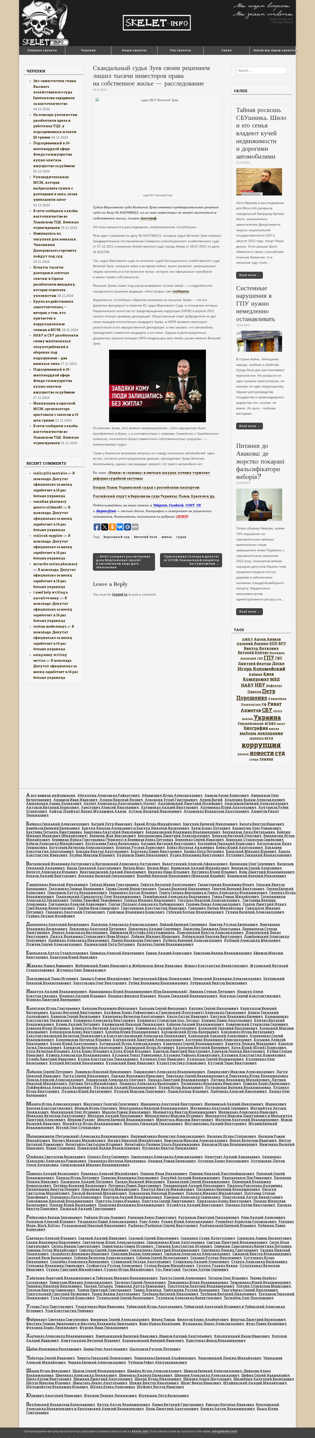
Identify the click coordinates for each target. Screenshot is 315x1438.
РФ (264, 704)
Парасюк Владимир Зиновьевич (130, 1177)
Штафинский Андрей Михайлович (255, 1383)
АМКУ (247, 639)
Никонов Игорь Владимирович (229, 1144)
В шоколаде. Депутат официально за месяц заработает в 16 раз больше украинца (54, 484)
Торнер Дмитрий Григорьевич (104, 1290)
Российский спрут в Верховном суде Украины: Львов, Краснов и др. (154, 496)
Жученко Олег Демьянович (81, 970)
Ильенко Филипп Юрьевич (132, 996)
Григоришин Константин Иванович (153, 908)
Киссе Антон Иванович (187, 1016)
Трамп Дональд (147, 1290)
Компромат (256, 679)
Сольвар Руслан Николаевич (216, 1257)
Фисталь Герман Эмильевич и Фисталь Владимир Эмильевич (81, 1323)
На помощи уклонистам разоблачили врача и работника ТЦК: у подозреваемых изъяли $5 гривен (55, 126)
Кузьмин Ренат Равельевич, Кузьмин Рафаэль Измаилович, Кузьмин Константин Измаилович (199, 1055)
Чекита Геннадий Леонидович (104, 1358)
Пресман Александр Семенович (192, 1197)
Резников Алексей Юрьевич (51, 1221)
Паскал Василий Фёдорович (140, 1181)
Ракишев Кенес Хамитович (152, 1217)
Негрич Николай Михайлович (134, 1140)
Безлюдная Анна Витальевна (248, 832)
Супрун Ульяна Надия (217, 1265)
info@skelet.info (224, 1431)
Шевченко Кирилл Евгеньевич (145, 1375)
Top (304, 1427)
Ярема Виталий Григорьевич (178, 1404)
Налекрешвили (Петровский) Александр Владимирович (77, 1136)
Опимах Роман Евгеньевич (172, 1161)
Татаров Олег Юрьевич (228, 1278)
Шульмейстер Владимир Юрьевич (57, 1387)
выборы (248, 733)
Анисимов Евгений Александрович (256, 803)
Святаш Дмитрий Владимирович (236, 1242)
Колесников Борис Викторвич (76, 1032)
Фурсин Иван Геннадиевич (103, 1327)
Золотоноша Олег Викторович (100, 983)
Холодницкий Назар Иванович (242, 1336)
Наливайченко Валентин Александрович (168, 1136)
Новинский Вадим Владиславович (108, 1148)
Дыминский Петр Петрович (109, 944)
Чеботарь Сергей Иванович (50, 1358)
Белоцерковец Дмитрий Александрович (174, 835)
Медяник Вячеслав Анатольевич (56, 1115)
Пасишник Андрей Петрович (86, 1181)
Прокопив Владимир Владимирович (131, 1205)
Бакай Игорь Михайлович (157, 824)
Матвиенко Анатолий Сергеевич (219, 1108)
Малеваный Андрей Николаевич (233, 1104)
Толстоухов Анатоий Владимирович (200, 1286)
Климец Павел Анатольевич (226, 1020)
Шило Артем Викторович (48, 1379)
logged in (120, 594)
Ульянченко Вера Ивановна (99, 1306)
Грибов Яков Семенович (98, 908)
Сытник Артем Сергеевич (205, 1269)
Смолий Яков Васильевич (49, 1257)
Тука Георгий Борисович (73, 1298)
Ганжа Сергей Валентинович (131, 888)
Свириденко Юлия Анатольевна (175, 1242)
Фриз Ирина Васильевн (160, 1323)
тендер (266, 758)
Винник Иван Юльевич (169, 872)
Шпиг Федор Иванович (201, 1383)
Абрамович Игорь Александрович (172, 795)
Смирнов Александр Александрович (197, 1254)
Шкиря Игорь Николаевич (157, 1379)
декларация (270, 733)
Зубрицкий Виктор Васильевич (218, 983)
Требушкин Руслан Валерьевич (191, 1290)
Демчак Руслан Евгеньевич (233, 924)
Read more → (249, 275)
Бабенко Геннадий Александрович (57, 824)
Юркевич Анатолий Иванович (54, 1395)
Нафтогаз (274, 685)
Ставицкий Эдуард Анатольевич (141, 1261)
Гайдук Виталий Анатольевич (168, 884)
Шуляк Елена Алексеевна (112, 1387)
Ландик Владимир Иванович (137, 1076)
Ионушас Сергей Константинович (250, 996)
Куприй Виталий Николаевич (76, 1063)
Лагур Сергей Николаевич (86, 1076)
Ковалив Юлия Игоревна (48, 1028)
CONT (189, 505)
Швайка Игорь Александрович (154, 1371)
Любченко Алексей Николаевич (238, 1091)
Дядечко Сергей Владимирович (165, 944)
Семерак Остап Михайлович (51, 1250)
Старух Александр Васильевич (259, 1261)
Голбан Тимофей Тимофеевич (96, 900)
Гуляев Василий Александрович (255, 912)
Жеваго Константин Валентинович (216, 965)
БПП (273, 643)
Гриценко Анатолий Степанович (75, 912)
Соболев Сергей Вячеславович (162, 1257)
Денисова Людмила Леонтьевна (211, 929)
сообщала (180, 291)
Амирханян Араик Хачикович (54, 803)
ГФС (278, 658)
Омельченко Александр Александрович (167, 1157)
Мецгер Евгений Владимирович (125, 1119)
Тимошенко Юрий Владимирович (260, 1282)
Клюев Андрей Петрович (78, 1024)
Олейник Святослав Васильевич (55, 1157)
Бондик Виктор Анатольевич (102, 851)
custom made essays (49, 626)
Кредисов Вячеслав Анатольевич (93, 1047)
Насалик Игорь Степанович (231, 1136)
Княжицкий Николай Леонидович (133, 1024)
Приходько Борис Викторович (224, 1201)
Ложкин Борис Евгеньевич (266, 1083)
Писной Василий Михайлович (99, 1193)
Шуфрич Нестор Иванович (160, 1387)
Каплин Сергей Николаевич (213, 1008)
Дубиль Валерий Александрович (192, 940)
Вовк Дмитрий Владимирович (266, 872)
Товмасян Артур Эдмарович (140, 1286)
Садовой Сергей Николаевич (153, 1238)
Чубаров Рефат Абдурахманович (157, 1362)
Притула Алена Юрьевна (117, 1201)
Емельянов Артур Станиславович (57, 953)
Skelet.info (140, 1431)
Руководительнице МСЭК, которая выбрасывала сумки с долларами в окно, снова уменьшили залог (55, 188)
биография (256, 728)
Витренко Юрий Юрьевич (214, 872)
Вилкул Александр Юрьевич (52, 872)
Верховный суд (116, 537)
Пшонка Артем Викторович (250, 1205)
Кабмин (255, 674)
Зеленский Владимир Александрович (227, 978)
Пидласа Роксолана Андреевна (254, 1185)
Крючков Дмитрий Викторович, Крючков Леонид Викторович (209, 1051)
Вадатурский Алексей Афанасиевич (195, 864)
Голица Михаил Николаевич (150, 900)
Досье (278, 663)
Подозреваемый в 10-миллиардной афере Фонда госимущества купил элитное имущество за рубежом (54, 154)
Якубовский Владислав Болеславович (60, 1404)
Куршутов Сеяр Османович (181, 1063)
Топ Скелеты (180, 50)
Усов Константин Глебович (69, 1310)
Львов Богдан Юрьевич (187, 1091)
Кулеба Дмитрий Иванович (51, 1059)
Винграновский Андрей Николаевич (113, 872)
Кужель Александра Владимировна (78, 1055)
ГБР (260, 658)
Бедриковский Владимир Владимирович (183, 832)
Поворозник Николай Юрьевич (156, 1193)
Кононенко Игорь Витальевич (247, 1032)
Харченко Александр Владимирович (60, 1336)
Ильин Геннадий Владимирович (187, 996)
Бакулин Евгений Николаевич (210, 824)
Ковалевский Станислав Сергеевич (257, 1024)
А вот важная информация (50, 795)
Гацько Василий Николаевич (184, 888)
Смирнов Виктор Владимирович (261, 1254)
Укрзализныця (251, 723)
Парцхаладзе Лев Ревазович (247, 1177)
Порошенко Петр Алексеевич (75, 1197)
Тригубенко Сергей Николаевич (249, 1290)
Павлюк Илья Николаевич (163, 1173)
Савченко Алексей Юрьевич (51, 1238)
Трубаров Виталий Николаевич (170, 1294)
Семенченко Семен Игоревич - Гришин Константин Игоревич (157, 1246)
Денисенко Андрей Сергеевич (154, 929)
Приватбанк (277, 698)
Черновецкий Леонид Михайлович (229, 1358)
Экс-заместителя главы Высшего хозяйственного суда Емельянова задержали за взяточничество (54, 92)
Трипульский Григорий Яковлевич (58, 1294)
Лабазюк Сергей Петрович (49, 1071)
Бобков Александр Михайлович (54, 843)
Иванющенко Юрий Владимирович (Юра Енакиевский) (138, 991)
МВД (275, 679)
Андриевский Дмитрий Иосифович (190, 803)
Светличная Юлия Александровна (113, 1242)
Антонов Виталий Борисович (52, 807)
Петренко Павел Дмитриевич (134, 1185)
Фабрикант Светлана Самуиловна (57, 1319)
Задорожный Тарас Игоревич (52, 978)
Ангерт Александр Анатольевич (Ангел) (119, 803)
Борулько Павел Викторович (156, 851)
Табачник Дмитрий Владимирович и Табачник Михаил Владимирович (92, 1278)
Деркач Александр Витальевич (80, 932)
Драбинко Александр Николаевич (78, 940)
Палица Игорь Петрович (77, 1177)
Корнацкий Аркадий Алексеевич (218, 1035)
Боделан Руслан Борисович (140, 847)
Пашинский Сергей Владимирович (198, 1181)
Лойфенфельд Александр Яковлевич (59, 1087)
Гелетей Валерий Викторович (238, 888)
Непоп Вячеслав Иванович (253, 1140)
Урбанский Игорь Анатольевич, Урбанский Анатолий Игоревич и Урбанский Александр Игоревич (155, 1308)
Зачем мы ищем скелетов (274, 50)
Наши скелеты (134, 50)
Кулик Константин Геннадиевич (108, 1059)
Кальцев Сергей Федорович (163, 1008)
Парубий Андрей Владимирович (190, 1177)
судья (181, 537)
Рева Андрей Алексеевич (263, 1217)
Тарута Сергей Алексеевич (182, 1278)
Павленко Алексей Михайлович (109, 1173)
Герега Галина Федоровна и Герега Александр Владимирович (213, 892)
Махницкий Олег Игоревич (75, 1112)
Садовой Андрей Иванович (102, 1238)
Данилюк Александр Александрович (124, 924)
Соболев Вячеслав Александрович (104, 1257)
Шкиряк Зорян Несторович (207, 1379)
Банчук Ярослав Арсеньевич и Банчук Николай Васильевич (135, 828)
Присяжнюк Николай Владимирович (59, 1201)
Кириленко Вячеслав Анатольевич (133, 1016)
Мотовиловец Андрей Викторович (215, 1123)
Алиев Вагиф (211, 799)
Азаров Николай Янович (121, 799)
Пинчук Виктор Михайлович (167, 1189)
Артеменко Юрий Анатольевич (228, 807)
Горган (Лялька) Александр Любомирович (146, 904)
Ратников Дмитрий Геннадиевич (208, 1217)
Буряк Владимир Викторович (197, 855)
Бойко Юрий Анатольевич (239, 847)
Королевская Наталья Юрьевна (83, 1039)
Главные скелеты (42, 50)
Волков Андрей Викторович (51, 876)
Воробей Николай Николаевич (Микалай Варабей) (181, 876)
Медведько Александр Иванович (247, 1112)
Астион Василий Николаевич (155, 811)
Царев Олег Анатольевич (105, 1349)
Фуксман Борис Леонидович (51, 1327)
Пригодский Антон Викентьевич (252, 1197)
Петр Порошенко (255, 694)
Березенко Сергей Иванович (199, 839)
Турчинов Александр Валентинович (189, 1298)
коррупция (261, 744)
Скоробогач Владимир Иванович (80, 1254)
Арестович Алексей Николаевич (110, 807)
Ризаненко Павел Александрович (107, 1221)
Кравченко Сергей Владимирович (193, 1043)
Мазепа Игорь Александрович (53, 1104)
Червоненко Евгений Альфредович (165, 1358)
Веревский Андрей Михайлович (200, 868)
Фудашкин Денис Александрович (213, 1323)
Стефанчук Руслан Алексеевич (114, 1265)
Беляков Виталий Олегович (237, 835)
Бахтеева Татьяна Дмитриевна (54, 832)
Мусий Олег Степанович (78, 1127)
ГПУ (269, 657)
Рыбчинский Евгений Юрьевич (228, 1225)
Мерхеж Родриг (81, 1119)
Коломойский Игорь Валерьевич (190, 1032)
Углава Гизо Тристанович (49, 1306)
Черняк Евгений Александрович (97, 1362)
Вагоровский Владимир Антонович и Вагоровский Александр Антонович (93, 864)
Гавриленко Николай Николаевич (57, 884)
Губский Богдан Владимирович (195, 912)
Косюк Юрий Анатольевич (74, 1043)
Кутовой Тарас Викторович (232, 1063)
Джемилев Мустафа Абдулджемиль (142, 932)
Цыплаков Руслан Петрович (155, 1349)
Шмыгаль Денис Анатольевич (100, 1383)
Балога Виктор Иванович (261, 824)
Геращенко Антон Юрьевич (133, 892)
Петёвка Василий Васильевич (80, 1185)
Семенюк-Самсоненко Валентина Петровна (252, 1246)
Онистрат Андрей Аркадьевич (232, 1157)
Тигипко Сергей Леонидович (140, 1282)
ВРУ (282, 643)
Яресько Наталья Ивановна (229, 1404)
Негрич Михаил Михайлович (79, 1140)
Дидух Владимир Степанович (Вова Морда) (89, 936)
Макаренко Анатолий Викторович (171, 1104)
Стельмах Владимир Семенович (55, 1265)
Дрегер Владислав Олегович (136, 940)
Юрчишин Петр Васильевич (164, 1395)
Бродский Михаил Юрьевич (251, 851)
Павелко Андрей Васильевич (52, 1173)
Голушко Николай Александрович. (209, 900)
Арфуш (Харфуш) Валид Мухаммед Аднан (88, 811)
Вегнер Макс (134, 868)
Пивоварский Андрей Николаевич (194, 1185)
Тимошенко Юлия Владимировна (198, 1282)
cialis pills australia (50, 473)
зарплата (257, 738)
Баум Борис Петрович (210, 828)
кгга (268, 737)
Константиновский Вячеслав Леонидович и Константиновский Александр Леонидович (106, 1035)
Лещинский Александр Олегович (116, 1080)
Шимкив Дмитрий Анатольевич (103, 1379)
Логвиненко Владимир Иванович (211, 1083)
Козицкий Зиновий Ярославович (228, 1028)
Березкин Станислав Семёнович (255, 839)
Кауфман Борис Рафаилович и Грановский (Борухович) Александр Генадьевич (175, 1012)
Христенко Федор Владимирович (216, 1340)
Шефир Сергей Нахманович (265, 1375)
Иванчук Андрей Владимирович (56, 991)
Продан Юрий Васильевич (72, 1205)
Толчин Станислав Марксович (263, 1286)
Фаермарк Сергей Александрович (119, 1319)
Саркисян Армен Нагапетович (264, 1238)
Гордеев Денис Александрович (213, 904)
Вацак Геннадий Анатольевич (94, 868)
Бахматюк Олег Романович (256, 828)
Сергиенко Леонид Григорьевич (229, 1250)
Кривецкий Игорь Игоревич (149, 1047)
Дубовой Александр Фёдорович (252, 940)
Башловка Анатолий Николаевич (114, 832)
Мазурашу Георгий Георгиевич (111, 1104)
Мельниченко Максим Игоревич (174, 1115)
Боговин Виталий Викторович (168, 843)
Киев (268, 673)
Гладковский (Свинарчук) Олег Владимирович (98, 896)
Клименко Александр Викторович (104, 1020)
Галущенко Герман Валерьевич (76, 888)
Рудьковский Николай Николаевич (94, 1225)
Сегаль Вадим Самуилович (75, 1246)
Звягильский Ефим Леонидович (162, 978)
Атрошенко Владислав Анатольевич (216, 811)
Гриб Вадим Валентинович (50, 908)
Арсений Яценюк (252, 643)
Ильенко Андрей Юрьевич (82, 996)
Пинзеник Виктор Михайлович (110, 1189)
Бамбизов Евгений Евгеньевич (53, 828)
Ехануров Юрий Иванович (73, 957)
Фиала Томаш (163, 1319)
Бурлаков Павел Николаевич (142, 855)
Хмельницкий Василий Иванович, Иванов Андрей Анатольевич (153, 1336)
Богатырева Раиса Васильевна (112, 843)
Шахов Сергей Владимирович (98, 1371)
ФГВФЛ (270, 723)
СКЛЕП (181, 516)
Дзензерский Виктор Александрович (210, 932)
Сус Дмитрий (168, 1269)
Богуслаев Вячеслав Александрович (81, 847)
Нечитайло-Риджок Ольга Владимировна (162, 1144)
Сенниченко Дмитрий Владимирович (164, 1250)
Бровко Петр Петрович (204, 851)
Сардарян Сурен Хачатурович (208, 1238)
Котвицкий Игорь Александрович (130, 1043)
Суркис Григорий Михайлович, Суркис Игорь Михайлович (100, 1269)
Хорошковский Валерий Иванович (153, 1340)
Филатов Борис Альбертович (203, 1319)
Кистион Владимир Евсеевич (236, 1016)
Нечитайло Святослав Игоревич (94, 1144)
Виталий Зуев (145, 537)
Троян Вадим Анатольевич (116, 1294)
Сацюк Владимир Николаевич (53, 1242)
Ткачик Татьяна (98, 1286)
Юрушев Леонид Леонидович (110, 1395)
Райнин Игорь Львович (105, 1217)
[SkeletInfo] (157, 23)
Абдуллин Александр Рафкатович (108, 795)
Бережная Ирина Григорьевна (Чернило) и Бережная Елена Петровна (112, 839)
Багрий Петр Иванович (111, 824)
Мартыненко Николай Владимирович (153, 1108)
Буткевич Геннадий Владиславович (259, 855)
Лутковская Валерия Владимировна (238, 1087)
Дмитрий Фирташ (254, 663)
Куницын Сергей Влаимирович (215, 1059)
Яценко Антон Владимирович (227, 1408)
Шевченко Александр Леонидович (86, 1375)
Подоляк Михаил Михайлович (214, 1193)
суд (280, 752)
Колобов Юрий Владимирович (132, 1032)
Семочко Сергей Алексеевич (103, 1250)
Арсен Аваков (267, 639)
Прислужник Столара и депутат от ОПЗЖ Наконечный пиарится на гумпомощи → (191, 560)
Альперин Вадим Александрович (254, 799)
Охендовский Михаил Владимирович (95, 1165)
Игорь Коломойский (261, 668)
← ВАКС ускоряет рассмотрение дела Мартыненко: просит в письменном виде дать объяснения (123, 561)
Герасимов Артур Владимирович (77, 892)
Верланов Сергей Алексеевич (256, 868)
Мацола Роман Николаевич (126, 1112)
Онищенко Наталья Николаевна (117, 1161)
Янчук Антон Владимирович (123, 1404)
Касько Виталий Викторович (76, 1012)
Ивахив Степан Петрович (212, 991)
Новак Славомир (60, 1148)
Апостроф (148, 218)
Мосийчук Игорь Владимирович (92, 1123)
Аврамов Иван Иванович (75, 799)
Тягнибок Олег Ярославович (249, 1298)
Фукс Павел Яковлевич (266, 1323)
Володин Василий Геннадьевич (106, 876)
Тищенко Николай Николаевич (54, 1286)
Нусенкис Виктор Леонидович (169, 1148)
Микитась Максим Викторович (184, 1119)
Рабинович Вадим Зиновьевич (54, 1217)
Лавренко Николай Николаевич (103, 1071)
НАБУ (247, 685)
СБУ (267, 709)
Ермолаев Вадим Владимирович (223, 953)
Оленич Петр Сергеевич (108, 1157)
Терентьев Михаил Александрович (81, 1282)
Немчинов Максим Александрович (196, 1140)
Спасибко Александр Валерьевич (79, 1261)
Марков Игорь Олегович (95, 1108)
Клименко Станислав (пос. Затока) (168, 1020)
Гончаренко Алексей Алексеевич (77, 904)
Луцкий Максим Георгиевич (140, 1091)
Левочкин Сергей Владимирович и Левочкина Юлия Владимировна (227, 1076)
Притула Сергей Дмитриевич (168, 1201)
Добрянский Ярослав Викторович (212, 936)
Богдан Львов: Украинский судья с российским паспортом (146, 487)
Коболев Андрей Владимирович (195, 1024)
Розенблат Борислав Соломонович (245, 1221)
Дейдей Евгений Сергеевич (183, 924)
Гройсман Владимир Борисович (135, 912)
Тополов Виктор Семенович (50, 1290)
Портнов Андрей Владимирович (132, 1197)
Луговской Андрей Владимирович (124, 1087)
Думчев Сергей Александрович (54, 944)
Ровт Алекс (149, 1221)
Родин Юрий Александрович (187, 1221)
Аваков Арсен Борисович (226, 795)
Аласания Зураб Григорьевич (171, 799)
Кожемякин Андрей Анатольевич (165, 1028)
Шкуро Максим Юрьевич (48, 1383)
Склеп (226, 50)
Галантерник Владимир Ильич (226, 884)
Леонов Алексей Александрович (55, 1080)
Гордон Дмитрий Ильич (264, 904)
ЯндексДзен (106, 511)
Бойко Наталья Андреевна (190, 847)
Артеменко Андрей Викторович (169, 807)
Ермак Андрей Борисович (169, 953)
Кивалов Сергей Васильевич (76, 1016)
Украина (267, 717)
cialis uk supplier (47, 535)
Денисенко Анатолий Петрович (97, 929)
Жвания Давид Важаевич (49, 965)
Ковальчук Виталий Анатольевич (103, 1028)
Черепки (88, 50)
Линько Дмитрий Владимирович (178, 1080)
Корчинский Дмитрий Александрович (148, 1039)
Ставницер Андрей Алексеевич (201, 1261)
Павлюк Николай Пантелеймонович (221, 1173)
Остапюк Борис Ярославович (223, 1161)
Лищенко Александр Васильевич (149, 1083)
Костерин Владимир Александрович (218, 1039)
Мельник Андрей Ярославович (115, 1115)
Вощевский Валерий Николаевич (256, 876)
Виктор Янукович (261, 648)
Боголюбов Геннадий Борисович (226, 843)
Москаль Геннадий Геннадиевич (153, 1123)
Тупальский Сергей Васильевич (125, 1298)
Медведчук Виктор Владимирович (184, 1112)
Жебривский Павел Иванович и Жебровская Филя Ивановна (128, 965)
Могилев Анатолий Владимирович (247, 1119)
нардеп (243, 754)
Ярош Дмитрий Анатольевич (172, 1408)
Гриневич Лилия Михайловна (215, 908)
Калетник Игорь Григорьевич (53, 1008)
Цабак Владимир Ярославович (53, 1349)
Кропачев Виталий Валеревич (202, 1047)
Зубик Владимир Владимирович (158, 983)
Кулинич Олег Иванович (162, 1059)
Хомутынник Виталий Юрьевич (90, 1340)
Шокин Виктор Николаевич (154, 1383)
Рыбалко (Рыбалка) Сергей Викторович (163, 1225)
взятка (274, 728)
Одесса (254, 691)
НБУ (260, 685)
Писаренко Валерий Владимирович (228, 1189)
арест (281, 723)
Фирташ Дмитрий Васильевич (258, 1319)
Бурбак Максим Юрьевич (92, 855)
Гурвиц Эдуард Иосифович (50, 916)
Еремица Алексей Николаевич (117, 953)
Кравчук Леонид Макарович (250, 1043)
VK (198, 505)
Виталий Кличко (253, 652)
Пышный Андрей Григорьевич (88, 1208)
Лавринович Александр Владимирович (169, 1071)
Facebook (176, 505)
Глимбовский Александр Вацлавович (176, 896)
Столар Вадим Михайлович (169, 1265)
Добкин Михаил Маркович (155, 936)
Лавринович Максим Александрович (240, 1071)
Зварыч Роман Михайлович (105, 978)
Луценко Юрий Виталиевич (86, 1091)
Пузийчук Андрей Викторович (194, 1205)
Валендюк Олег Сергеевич (252, 864)
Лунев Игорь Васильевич (180, 1087)
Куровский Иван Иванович (130, 1063)
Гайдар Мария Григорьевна (114, 884)
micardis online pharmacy (55, 564)
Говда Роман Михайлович (235, 896)
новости (262, 752)
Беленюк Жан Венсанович (112, 835)
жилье (166, 537)
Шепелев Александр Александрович (206, 1375)
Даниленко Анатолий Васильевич (57, 924)
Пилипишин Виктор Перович (53, 1189)
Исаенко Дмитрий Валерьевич (53, 999)
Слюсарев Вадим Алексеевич (136, 1254)
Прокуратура (251, 704)
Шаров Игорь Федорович (48, 1371)
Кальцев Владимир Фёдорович (109, 1008)
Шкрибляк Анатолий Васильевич (263, 1379)
